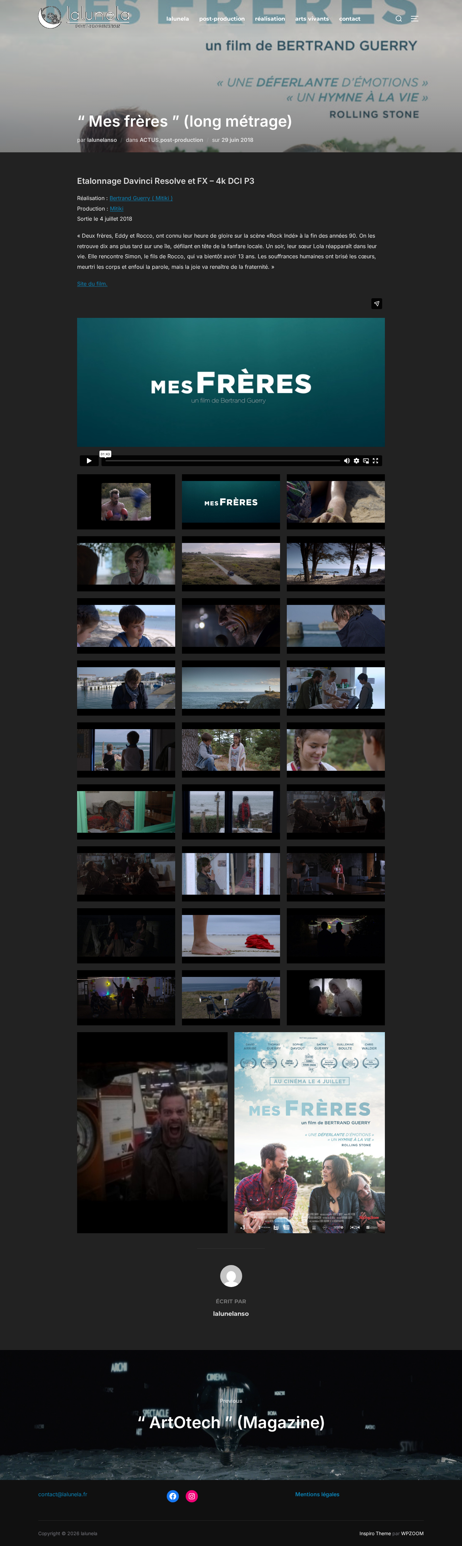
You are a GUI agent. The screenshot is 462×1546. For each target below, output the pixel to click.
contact (350, 19)
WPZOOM (412, 1533)
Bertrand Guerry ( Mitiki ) (141, 198)
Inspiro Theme (375, 1533)
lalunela (177, 19)
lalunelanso (102, 139)
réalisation (270, 19)
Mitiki (116, 208)
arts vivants (312, 19)
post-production (222, 19)
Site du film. (92, 283)
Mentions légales (317, 1494)
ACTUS (149, 139)
